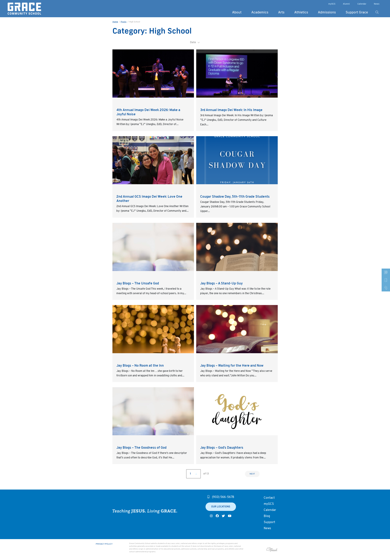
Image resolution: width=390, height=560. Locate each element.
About (236, 12)
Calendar (361, 3)
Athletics (301, 12)
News (376, 3)
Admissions (327, 12)
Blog (267, 516)
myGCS (331, 3)
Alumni (346, 3)
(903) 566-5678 (223, 497)
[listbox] (195, 42)
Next (252, 474)
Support (269, 522)
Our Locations (220, 506)
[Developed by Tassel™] (262, 549)
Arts (281, 12)
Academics (259, 12)
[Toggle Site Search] (377, 12)
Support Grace (357, 12)
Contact (269, 498)
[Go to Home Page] (24, 8)
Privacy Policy (104, 544)
